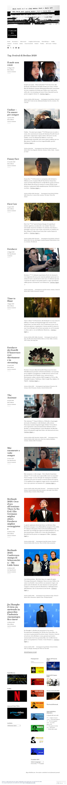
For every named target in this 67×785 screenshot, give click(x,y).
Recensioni (15, 41)
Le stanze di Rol (35, 195)
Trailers (42, 43)
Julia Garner (37, 439)
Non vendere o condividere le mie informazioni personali (48, 772)
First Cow (12, 204)
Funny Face (13, 159)
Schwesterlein (33, 597)
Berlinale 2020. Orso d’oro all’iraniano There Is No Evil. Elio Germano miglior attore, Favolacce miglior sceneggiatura (13, 514)
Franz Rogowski (33, 150)
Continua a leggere (45, 94)
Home (8, 41)
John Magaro (38, 240)
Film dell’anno (45, 41)
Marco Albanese (10, 69)
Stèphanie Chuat (39, 597)
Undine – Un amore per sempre (13, 112)
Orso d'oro (49, 101)
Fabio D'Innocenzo (32, 388)
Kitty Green (43, 439)
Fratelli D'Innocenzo (34, 291)
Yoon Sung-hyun (34, 340)
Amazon (9, 43)
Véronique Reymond (48, 597)
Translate (41, 763)
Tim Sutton (46, 195)
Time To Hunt (27, 340)
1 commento (9, 255)
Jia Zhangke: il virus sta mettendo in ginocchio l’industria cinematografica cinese (13, 612)
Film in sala (23, 41)
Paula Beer (40, 150)
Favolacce (12, 249)
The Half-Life (34, 241)
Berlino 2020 (31, 99)
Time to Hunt (11, 299)
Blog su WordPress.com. (31, 772)
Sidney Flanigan (40, 491)
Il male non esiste (33, 101)
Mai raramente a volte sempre (45, 490)
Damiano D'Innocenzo (50, 386)
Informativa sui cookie (30, 782)
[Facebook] (8, 48)
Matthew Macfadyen (50, 439)
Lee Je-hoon (46, 338)
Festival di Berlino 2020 (38, 338)
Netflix (53, 41)
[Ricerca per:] (37, 661)
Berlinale (52, 99)
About (8, 45)
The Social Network (52, 704)
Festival (36, 43)
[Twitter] (11, 48)
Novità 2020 (31, 386)
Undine (49, 150)
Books (21, 43)
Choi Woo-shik (30, 338)
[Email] (18, 48)
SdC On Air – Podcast (51, 43)
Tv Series (15, 43)
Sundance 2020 (43, 437)
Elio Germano (47, 289)
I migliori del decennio (34, 41)
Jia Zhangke (29, 648)
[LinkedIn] (16, 48)
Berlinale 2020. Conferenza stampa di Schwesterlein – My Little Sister (13, 557)
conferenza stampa (49, 595)
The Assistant (11, 396)
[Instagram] (13, 48)
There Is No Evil (43, 543)
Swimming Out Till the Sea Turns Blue (41, 648)
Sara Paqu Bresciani (11, 254)
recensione (54, 101)
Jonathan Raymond (45, 240)
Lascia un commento (11, 71)
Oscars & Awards (29, 43)
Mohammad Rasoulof (42, 101)
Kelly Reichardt (53, 240)
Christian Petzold (48, 148)
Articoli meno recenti (30, 652)
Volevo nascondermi (51, 543)
